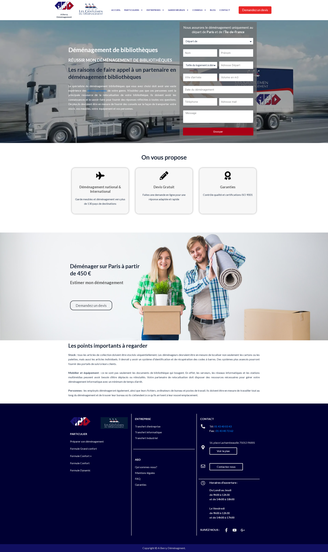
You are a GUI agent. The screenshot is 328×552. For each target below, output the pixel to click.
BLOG (213, 10)
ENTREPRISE (143, 418)
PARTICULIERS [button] (131, 10)
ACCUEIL (115, 10)
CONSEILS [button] (197, 10)
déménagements (97, 90)
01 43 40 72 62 (224, 430)
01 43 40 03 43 (223, 426)
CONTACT (224, 10)
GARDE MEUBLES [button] (176, 10)
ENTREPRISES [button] (153, 10)
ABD (138, 459)
